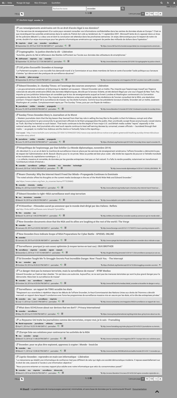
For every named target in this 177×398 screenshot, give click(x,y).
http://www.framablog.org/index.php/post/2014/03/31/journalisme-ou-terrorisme (132, 326)
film (20, 213)
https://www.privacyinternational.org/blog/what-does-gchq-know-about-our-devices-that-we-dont (138, 314)
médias (32, 106)
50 (147, 14)
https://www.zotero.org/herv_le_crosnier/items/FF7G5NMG (46, 181)
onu (29, 299)
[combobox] (103, 9)
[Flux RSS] (168, 3)
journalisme (23, 106)
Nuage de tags (23, 3)
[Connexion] (174, 3)
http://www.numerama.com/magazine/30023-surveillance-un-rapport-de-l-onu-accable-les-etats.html (139, 302)
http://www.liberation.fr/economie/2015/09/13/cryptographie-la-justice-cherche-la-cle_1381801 (137, 62)
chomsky (31, 185)
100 (151, 14)
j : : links (8, 3)
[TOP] (157, 392)
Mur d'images (40, 3)
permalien (40, 46)
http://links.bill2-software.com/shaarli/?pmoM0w (42, 209)
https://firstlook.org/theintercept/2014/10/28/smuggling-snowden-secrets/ (130, 265)
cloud (30, 43)
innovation (67, 166)
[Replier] (159, 168)
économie (51, 166)
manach (59, 250)
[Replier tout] (160, 14)
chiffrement (23, 59)
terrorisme (28, 197)
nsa (35, 43)
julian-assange (33, 77)
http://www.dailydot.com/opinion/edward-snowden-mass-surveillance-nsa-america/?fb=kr (135, 200)
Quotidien (56, 3)
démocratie (58, 370)
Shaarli (26, 389)
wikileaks (49, 324)
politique (42, 166)
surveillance (53, 43)
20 (143, 14)
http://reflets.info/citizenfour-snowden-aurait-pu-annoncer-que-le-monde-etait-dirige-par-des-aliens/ (139, 216)
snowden (37, 20)
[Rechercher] (161, 3)
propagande (51, 106)
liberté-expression (25, 324)
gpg (34, 262)
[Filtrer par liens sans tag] (22, 14)
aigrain (51, 250)
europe (35, 336)
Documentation (140, 389)
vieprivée (22, 43)
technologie (77, 166)
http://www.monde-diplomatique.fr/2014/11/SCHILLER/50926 (135, 168)
